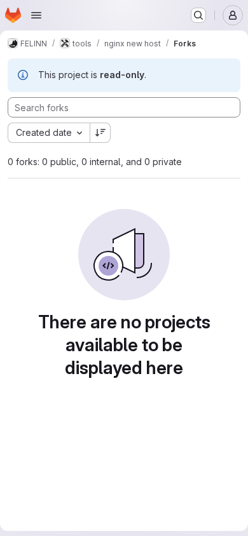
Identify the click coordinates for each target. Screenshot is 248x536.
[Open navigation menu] (36, 15)
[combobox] (49, 133)
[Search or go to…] (198, 15)
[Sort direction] (100, 133)
